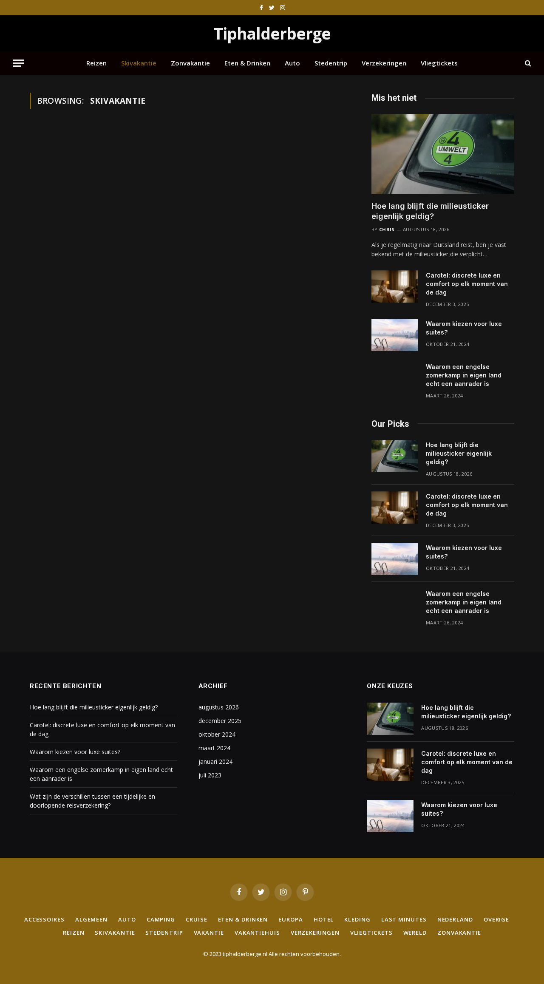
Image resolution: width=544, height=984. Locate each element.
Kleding (357, 919)
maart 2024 (214, 748)
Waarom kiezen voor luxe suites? (464, 328)
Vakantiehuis (257, 932)
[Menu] (18, 63)
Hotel (324, 919)
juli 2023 (209, 775)
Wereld (415, 932)
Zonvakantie (190, 63)
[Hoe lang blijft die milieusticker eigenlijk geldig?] (442, 154)
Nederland (455, 919)
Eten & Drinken (247, 63)
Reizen (96, 63)
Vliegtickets (439, 63)
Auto (292, 63)
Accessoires (44, 919)
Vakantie (209, 932)
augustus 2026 (218, 707)
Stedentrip (330, 63)
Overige (496, 919)
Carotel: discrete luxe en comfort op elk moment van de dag (467, 284)
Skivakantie (138, 63)
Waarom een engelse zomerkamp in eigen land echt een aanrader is (464, 375)
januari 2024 (215, 761)
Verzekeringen (384, 63)
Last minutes (404, 919)
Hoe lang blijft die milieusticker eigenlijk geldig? (430, 211)
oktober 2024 (216, 734)
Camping (161, 919)
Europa (290, 919)
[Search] (527, 63)
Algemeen (91, 919)
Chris (387, 229)
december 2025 (219, 721)
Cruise (196, 919)
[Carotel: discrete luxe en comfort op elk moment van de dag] (394, 286)
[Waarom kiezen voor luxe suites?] (394, 335)
